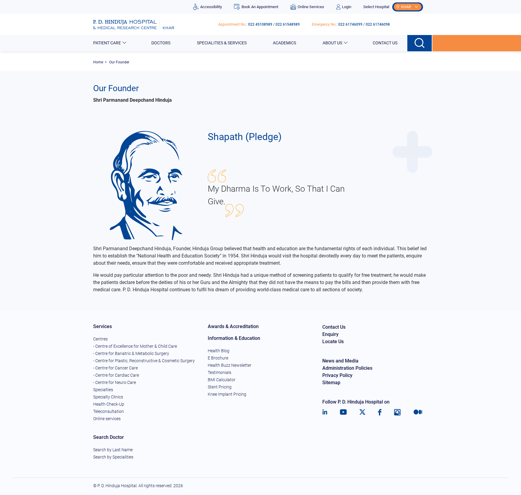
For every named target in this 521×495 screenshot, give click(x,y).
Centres (100, 339)
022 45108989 (260, 24)
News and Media (340, 361)
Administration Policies (347, 368)
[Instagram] (397, 412)
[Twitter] (362, 412)
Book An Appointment (260, 7)
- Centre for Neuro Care (114, 382)
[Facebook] (380, 412)
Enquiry (330, 334)
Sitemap (331, 382)
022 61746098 (378, 24)
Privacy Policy (337, 375)
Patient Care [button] (107, 42)
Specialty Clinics (108, 396)
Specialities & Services (222, 42)
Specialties (103, 389)
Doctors (160, 42)
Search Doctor (108, 437)
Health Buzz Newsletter (229, 365)
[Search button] (419, 43)
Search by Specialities (113, 457)
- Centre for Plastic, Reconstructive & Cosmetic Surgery (144, 360)
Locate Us (333, 341)
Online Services (311, 7)
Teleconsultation (108, 411)
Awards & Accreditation (233, 326)
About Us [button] (332, 42)
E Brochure (218, 358)
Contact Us (385, 42)
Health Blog (218, 350)
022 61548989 (288, 24)
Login (346, 7)
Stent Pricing (220, 387)
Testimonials (219, 372)
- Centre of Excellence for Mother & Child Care (135, 346)
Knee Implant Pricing (227, 394)
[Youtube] (343, 412)
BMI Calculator (221, 379)
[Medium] (418, 412)
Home (98, 62)
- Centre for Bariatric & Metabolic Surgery (131, 353)
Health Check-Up (108, 404)
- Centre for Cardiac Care (116, 375)
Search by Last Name (113, 449)
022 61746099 (350, 24)
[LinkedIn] (324, 412)
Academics (284, 42)
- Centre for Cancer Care (115, 368)
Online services (107, 418)
